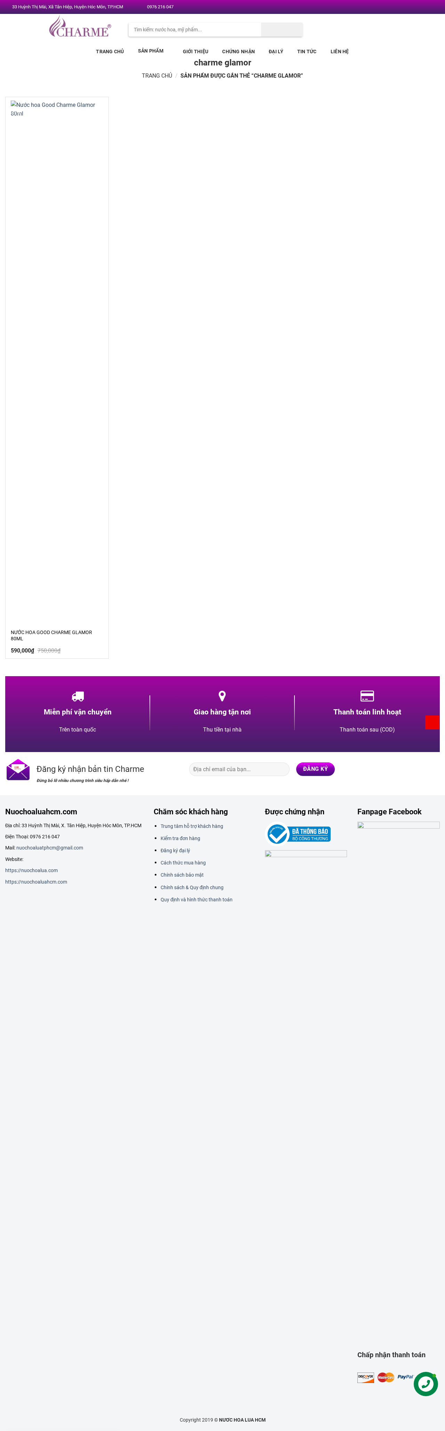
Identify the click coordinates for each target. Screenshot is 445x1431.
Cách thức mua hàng (183, 862)
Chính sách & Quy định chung (192, 887)
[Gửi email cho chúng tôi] (420, 7)
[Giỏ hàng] (432, 722)
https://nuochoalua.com (31, 870)
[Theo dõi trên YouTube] (433, 7)
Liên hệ (340, 51)
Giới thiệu (196, 51)
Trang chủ (110, 51)
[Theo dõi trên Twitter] (413, 7)
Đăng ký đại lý (175, 850)
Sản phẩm (150, 51)
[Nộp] (282, 30)
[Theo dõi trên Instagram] (407, 7)
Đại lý (276, 51)
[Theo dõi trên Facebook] (400, 7)
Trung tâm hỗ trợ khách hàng (192, 826)
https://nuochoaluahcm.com (36, 882)
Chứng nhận (238, 51)
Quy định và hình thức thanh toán (197, 899)
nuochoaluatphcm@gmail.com (49, 848)
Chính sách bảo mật (182, 875)
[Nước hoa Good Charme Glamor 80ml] (57, 362)
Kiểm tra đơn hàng (180, 838)
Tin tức (307, 51)
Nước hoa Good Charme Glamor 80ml (51, 635)
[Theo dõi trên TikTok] (406, 769)
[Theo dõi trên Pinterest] (427, 7)
